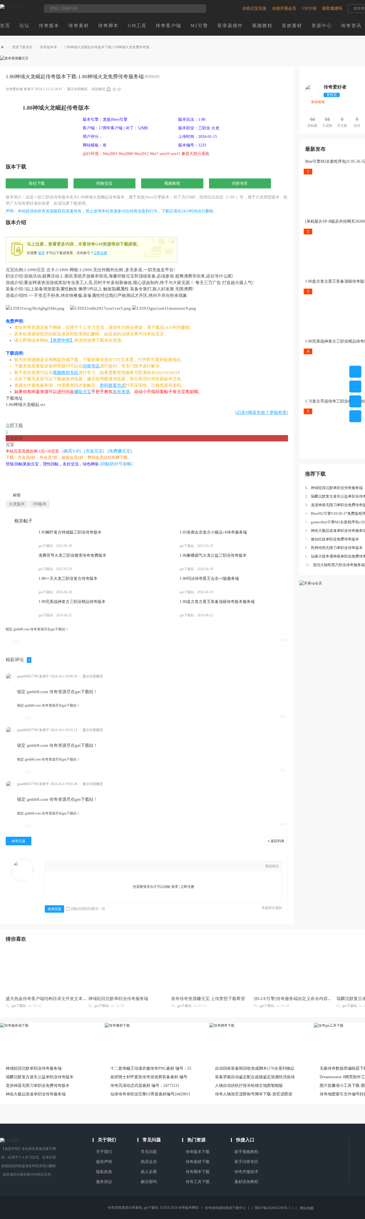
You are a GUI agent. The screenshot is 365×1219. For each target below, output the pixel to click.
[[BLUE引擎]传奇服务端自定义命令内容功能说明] (292, 970)
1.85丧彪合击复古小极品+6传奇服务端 (213, 532)
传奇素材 (78, 25)
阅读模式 (99, 89)
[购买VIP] (71, 451)
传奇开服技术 (246, 1172)
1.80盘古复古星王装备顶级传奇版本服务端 (217, 602)
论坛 (24, 25)
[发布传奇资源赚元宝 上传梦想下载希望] (209, 970)
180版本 (39, 504)
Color (61, 867)
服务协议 (104, 1182)
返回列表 (277, 841)
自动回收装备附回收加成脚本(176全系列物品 (254, 1068)
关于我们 (104, 1152)
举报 (282, 640)
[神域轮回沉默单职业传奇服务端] (126, 970)
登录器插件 (230, 25)
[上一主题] (114, 89)
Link (78, 867)
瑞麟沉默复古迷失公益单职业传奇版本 (40, 1077)
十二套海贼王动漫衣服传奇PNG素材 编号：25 (150, 1068)
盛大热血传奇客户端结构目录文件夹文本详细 (48, 998)
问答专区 (240, 183)
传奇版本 (49, 25)
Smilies (103, 867)
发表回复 (54, 909)
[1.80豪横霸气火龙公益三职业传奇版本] (161, 562)
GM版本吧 (2, 47)
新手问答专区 (246, 1162)
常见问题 (149, 1152)
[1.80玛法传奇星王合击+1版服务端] (161, 585)
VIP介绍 (309, 8)
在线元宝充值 (254, 8)
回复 (16, 642)
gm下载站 (19, 1006)
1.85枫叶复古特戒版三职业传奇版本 (70, 532)
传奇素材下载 (198, 1162)
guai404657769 (27, 676)
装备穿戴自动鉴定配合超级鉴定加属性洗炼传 (255, 1077)
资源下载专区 (22, 47)
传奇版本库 (48, 47)
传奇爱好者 (14, 89)
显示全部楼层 (77, 89)
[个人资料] (311, 96)
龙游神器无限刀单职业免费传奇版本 (38, 1085)
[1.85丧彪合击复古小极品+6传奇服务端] (161, 539)
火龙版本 (17, 504)
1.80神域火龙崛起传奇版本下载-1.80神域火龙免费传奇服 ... (108, 47)
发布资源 (121, 391)
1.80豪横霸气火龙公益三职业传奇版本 (213, 555)
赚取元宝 (82, 391)
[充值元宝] (94, 451)
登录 (41, 253)
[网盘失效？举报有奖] (267, 412)
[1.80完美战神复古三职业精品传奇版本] (20, 608)
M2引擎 (199, 25)
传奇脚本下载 (198, 1172)
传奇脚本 (108, 25)
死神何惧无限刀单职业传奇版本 (334, 548)
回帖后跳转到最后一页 (88, 909)
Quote (86, 867)
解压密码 (149, 1182)
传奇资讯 (351, 25)
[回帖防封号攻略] (116, 464)
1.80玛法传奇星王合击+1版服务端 (209, 578)
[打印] (108, 89)
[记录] (241, 412)
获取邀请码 (332, 8)
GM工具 (137, 25)
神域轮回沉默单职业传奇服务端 (334, 488)
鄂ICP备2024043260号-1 (272, 1207)
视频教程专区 (65, 372)
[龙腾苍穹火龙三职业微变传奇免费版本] (20, 562)
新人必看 (149, 1172)
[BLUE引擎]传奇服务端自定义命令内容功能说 (297, 998)
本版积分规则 (271, 908)
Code (95, 867)
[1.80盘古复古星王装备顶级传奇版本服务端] (161, 608)
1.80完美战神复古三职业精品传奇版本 (72, 602)
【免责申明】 (61, 340)
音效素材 (292, 25)
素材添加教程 (246, 1182)
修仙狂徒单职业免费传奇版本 (332, 539)
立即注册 (100, 253)
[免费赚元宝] (120, 451)
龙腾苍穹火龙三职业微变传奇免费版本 (72, 555)
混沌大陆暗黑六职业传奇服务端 (335, 565)
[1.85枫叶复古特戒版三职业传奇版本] (20, 539)
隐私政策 (104, 1172)
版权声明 (104, 1162)
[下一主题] (119, 89)
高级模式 (272, 866)
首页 (5, 25)
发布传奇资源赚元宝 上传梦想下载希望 (208, 998)
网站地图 (307, 1208)
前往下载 (37, 183)
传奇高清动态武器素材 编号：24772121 (144, 1085)
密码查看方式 (112, 385)
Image (69, 867)
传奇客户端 (168, 25)
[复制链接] (152, 77)
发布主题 (18, 841)
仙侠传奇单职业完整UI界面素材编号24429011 (150, 1094)
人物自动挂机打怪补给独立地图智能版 (249, 1085)
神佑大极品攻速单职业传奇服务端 (36, 1094)
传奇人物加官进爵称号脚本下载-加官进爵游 (253, 1094)
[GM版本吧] (10, 7)
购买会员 (149, 1162)
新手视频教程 (246, 1152)
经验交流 (104, 183)
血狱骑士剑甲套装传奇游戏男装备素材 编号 (148, 1077)
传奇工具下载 (198, 1182)
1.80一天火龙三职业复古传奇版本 (68, 578)
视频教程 (262, 25)
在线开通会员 (284, 8)
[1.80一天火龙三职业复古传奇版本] (20, 585)
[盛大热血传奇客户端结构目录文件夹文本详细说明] (44, 970)
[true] (199, 8)
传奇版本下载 (198, 1152)
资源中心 (321, 25)
